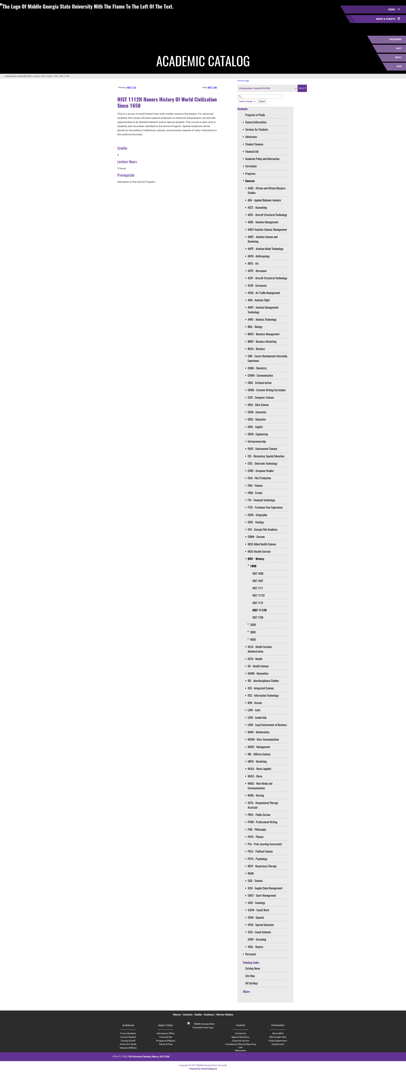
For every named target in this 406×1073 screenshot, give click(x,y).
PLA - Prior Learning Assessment (265, 844)
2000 (253, 625)
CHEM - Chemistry (257, 368)
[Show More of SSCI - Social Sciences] (246, 932)
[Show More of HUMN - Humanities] (246, 673)
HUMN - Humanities (258, 673)
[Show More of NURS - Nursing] (246, 795)
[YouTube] (291, 1056)
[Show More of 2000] (249, 624)
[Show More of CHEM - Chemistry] (246, 368)
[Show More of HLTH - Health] (246, 659)
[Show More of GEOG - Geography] (246, 515)
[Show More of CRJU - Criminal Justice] (246, 383)
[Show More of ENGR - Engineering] (246, 434)
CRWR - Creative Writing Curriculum (267, 390)
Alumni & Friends (128, 1044)
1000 (56, 76)
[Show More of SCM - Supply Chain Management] (246, 888)
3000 (253, 632)
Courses (36, 76)
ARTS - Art (253, 263)
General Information (255, 122)
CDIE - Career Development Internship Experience (267, 358)
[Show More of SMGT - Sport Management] (246, 895)
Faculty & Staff (128, 1040)
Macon (177, 1014)
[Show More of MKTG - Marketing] (246, 761)
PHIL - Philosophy (257, 829)
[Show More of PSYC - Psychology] (246, 859)
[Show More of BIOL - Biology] (246, 327)
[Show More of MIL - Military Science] (246, 754)
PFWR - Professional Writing (262, 822)
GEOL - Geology (256, 522)
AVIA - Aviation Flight (259, 300)
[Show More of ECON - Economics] (246, 412)
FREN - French (255, 493)
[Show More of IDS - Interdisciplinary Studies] (246, 681)
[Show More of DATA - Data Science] (246, 405)
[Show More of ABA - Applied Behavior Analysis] (246, 200)
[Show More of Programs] (244, 173)
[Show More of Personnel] (244, 954)
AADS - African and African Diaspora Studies (266, 190)
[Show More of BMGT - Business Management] (246, 334)
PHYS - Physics (256, 837)
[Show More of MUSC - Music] (246, 776)
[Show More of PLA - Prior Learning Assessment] (246, 844)
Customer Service (240, 1040)
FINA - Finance (255, 485)
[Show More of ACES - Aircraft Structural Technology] (246, 215)
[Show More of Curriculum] (244, 166)
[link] (203, 1027)
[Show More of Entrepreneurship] (246, 441)
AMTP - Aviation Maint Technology (265, 249)
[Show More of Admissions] (244, 137)
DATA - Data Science (258, 405)
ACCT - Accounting (257, 207)
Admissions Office (165, 1033)
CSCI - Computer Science (261, 397)
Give (399, 66)
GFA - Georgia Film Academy (262, 529)
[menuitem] (177, 1015)
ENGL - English (255, 427)
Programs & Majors (165, 1040)
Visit (399, 48)
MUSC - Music (255, 776)
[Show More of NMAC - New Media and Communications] (246, 783)
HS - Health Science (258, 666)
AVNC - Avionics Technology (262, 319)
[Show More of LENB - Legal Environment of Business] (246, 725)
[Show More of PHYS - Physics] (246, 837)
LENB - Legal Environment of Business (267, 725)
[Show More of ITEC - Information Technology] (246, 695)
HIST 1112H (259, 610)
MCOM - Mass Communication (263, 739)
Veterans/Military (128, 1048)
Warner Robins (224, 1014)
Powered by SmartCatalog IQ (203, 1068)
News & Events (386, 18)
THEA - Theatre (255, 947)
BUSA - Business (256, 349)
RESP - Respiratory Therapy (262, 866)
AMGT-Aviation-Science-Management (267, 229)
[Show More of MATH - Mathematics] (246, 732)
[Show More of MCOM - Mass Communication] (246, 739)
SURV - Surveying (257, 939)
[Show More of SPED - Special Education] (246, 925)
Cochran (188, 1014)
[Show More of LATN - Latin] (246, 710)
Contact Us (240, 1033)
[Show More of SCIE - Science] (246, 881)
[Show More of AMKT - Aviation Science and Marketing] (246, 237)
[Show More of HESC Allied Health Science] (246, 544)
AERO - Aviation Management (263, 222)
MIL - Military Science (259, 754)
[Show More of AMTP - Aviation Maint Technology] (246, 249)
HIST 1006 (257, 573)
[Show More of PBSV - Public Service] (246, 815)
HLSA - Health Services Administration (260, 649)
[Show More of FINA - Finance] (246, 485)
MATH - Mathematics (258, 732)
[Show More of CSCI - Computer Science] (246, 397)
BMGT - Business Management (263, 334)
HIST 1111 (257, 588)
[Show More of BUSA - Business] (246, 349)
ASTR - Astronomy (257, 285)
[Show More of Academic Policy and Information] (244, 159)
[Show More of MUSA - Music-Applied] (246, 769)
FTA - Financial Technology (261, 500)
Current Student (128, 1037)
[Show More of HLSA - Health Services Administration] (246, 647)
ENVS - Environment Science (262, 449)
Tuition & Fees (165, 1044)
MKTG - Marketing (257, 761)
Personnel (250, 954)
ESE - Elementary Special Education (266, 456)
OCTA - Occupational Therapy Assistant (263, 805)
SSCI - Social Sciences (259, 932)
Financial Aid (252, 151)
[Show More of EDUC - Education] (246, 419)
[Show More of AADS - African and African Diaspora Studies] (246, 188)
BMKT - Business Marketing (262, 341)
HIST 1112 (257, 603)
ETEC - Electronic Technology (262, 463)
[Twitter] (281, 1056)
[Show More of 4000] (249, 639)
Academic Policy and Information (262, 159)
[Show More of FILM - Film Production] (246, 478)
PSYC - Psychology (257, 859)
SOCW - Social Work (258, 910)
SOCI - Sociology (256, 903)
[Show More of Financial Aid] (244, 151)
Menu (392, 9)
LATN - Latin (254, 710)
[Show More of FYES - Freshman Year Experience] (246, 507)
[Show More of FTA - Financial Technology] (246, 500)
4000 (253, 639)
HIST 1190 (257, 617)
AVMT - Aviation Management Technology (263, 309)
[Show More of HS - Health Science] (246, 666)
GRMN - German (256, 537)
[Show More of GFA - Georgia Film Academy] (246, 529)
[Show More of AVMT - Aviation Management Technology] (246, 307)
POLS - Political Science (260, 851)
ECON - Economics (257, 412)
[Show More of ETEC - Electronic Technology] (246, 463)
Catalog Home (252, 968)
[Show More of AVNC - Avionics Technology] (246, 319)
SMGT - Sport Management (262, 895)
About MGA (278, 1033)
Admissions (251, 137)
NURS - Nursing (256, 795)
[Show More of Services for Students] (244, 129)
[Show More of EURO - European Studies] (246, 471)
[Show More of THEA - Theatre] (246, 947)
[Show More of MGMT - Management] (246, 747)
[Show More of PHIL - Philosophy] (246, 829)
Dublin (198, 1014)
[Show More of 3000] (249, 631)
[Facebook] (275, 1056)
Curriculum (251, 166)
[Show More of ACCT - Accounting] (246, 207)
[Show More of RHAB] (246, 873)
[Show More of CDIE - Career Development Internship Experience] (246, 356)
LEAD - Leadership (257, 717)
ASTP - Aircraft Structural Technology (267, 278)
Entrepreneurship (257, 441)
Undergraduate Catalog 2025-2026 (18, 76)
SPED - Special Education (261, 925)
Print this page (243, 81)
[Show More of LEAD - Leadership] (246, 717)
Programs (395, 39)
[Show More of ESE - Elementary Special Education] (246, 456)
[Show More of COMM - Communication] (246, 375)
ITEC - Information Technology (263, 695)
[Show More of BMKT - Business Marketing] (246, 341)
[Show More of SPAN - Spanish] (246, 917)
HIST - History (46, 76)
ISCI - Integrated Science (261, 688)
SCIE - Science (255, 881)
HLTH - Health (255, 659)
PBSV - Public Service (259, 815)
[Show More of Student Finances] (244, 144)
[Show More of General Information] (244, 122)
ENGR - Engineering (258, 434)
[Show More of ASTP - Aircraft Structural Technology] (246, 278)
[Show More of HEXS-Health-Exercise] (246, 551)
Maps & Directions (240, 1037)
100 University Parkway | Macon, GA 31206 (148, 1056)
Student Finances (254, 144)
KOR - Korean (255, 703)
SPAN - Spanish (256, 917)
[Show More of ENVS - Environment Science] (246, 449)
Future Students (128, 1033)
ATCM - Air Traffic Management (264, 293)
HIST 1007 (257, 581)
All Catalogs (251, 983)
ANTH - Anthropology (259, 256)
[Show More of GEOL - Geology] (246, 522)
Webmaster (240, 1050)
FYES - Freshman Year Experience (265, 507)
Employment (278, 1044)
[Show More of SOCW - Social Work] (246, 910)
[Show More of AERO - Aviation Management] (246, 222)
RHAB (251, 873)
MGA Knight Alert (277, 1037)
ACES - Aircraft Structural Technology (267, 215)
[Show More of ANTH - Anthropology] (246, 256)
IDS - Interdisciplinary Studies (263, 681)
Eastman (209, 1014)
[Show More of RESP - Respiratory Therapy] (246, 866)
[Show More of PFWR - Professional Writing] (246, 822)
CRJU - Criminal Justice (260, 383)
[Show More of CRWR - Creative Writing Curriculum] (246, 390)
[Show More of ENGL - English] (246, 427)
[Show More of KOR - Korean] (246, 703)
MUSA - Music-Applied (259, 769)
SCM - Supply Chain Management (265, 888)
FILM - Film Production (259, 478)
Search (262, 101)
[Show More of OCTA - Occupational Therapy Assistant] (246, 803)
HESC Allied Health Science (262, 544)
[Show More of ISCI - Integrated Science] (246, 688)
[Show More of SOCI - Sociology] (246, 903)
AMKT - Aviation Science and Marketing (263, 239)
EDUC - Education (257, 419)
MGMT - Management (259, 747)
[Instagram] (286, 1056)
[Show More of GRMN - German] (246, 537)
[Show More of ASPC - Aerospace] (246, 271)
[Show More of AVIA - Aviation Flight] (246, 300)
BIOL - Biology (255, 327)
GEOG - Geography (257, 515)
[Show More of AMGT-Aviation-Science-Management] (246, 229)
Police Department (278, 1040)
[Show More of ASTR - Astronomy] (246, 285)
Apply (398, 57)
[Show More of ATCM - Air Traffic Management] (246, 293)
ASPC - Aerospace (257, 271)
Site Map (250, 976)
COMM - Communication (260, 375)
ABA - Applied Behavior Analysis (264, 200)
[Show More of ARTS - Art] (246, 263)
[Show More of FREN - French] (246, 493)
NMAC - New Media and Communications (260, 785)
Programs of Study (255, 115)
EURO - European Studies (261, 471)
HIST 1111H (258, 595)
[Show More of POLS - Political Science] (246, 851)
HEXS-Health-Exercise (259, 551)
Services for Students (256, 129)
